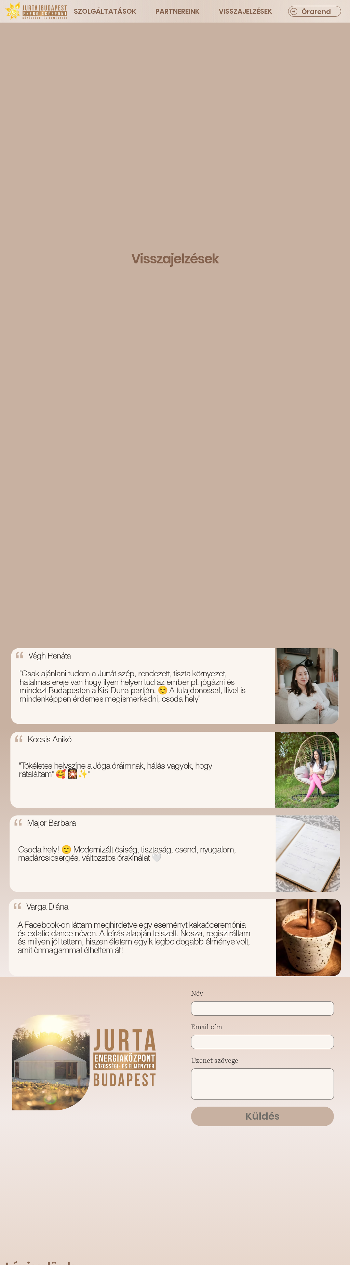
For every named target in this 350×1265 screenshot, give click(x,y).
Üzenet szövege (214, 1061)
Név (197, 994)
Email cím (206, 1027)
